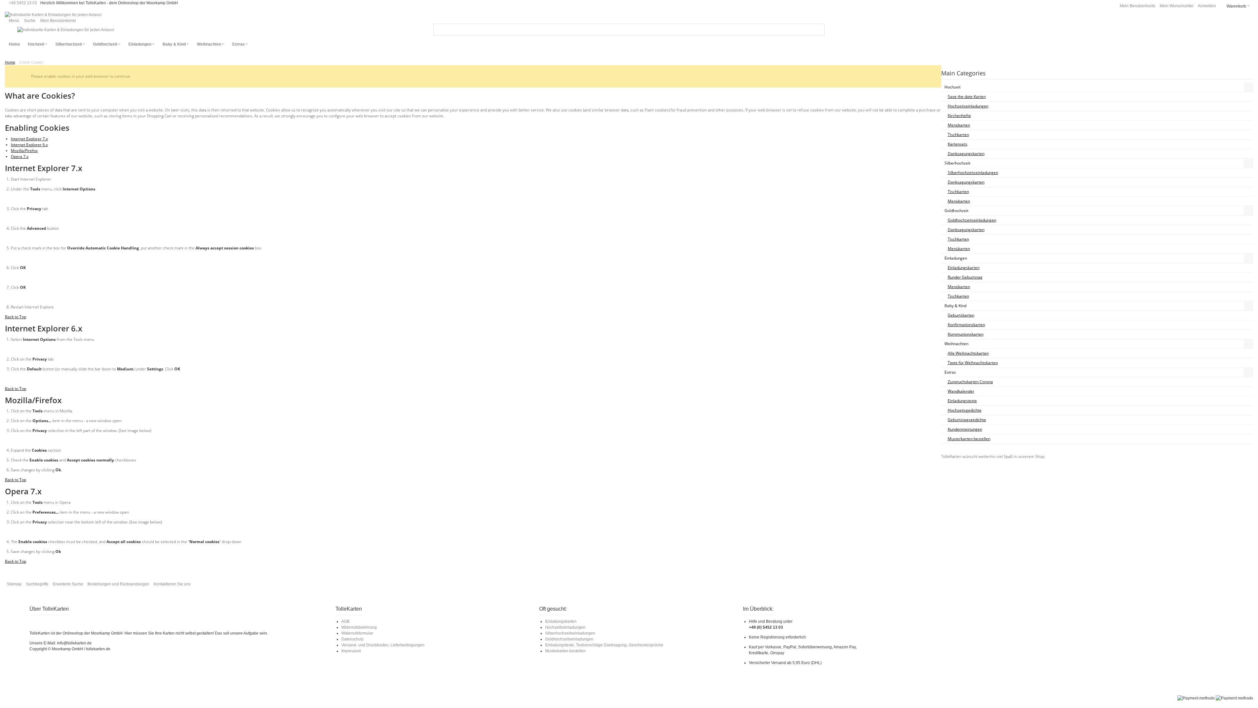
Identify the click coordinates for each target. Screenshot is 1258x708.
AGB (345, 621)
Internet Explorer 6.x (29, 145)
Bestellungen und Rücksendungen (118, 584)
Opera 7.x (20, 156)
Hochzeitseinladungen (565, 627)
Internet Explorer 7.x (29, 139)
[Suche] (818, 29)
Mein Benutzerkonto (1137, 6)
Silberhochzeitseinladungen (570, 633)
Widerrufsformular (357, 633)
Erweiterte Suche (68, 584)
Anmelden (1207, 6)
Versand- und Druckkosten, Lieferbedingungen (383, 645)
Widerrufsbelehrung (359, 627)
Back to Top (15, 317)
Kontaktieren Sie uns (172, 584)
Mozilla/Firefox (24, 150)
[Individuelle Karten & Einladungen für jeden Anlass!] (53, 14)
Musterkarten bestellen (565, 651)
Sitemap (14, 584)
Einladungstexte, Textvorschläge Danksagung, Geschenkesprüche (604, 645)
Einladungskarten (561, 621)
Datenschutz (352, 639)
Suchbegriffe (37, 584)
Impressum (351, 651)
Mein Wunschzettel (1176, 6)
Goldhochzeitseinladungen (569, 639)
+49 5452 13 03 (23, 3)
